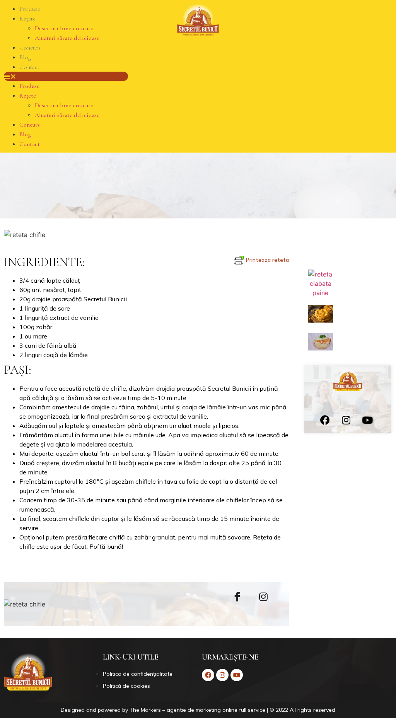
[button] (66, 76)
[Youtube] (367, 419)
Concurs (30, 48)
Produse (29, 9)
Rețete (27, 18)
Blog (25, 57)
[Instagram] (346, 419)
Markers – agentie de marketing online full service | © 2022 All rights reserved (238, 709)
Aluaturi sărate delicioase (67, 38)
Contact (29, 67)
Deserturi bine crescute (64, 28)
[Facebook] (325, 419)
